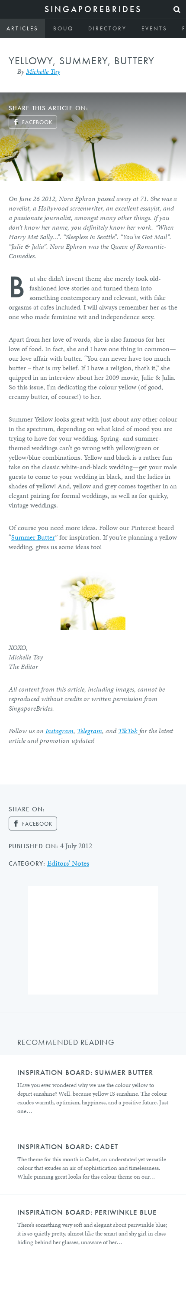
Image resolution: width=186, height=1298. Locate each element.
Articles (22, 28)
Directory (107, 28)
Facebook (37, 122)
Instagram (59, 731)
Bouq (63, 28)
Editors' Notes (68, 863)
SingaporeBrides (93, 9)
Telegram (89, 731)
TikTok (128, 731)
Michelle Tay (43, 71)
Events (154, 28)
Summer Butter (33, 537)
